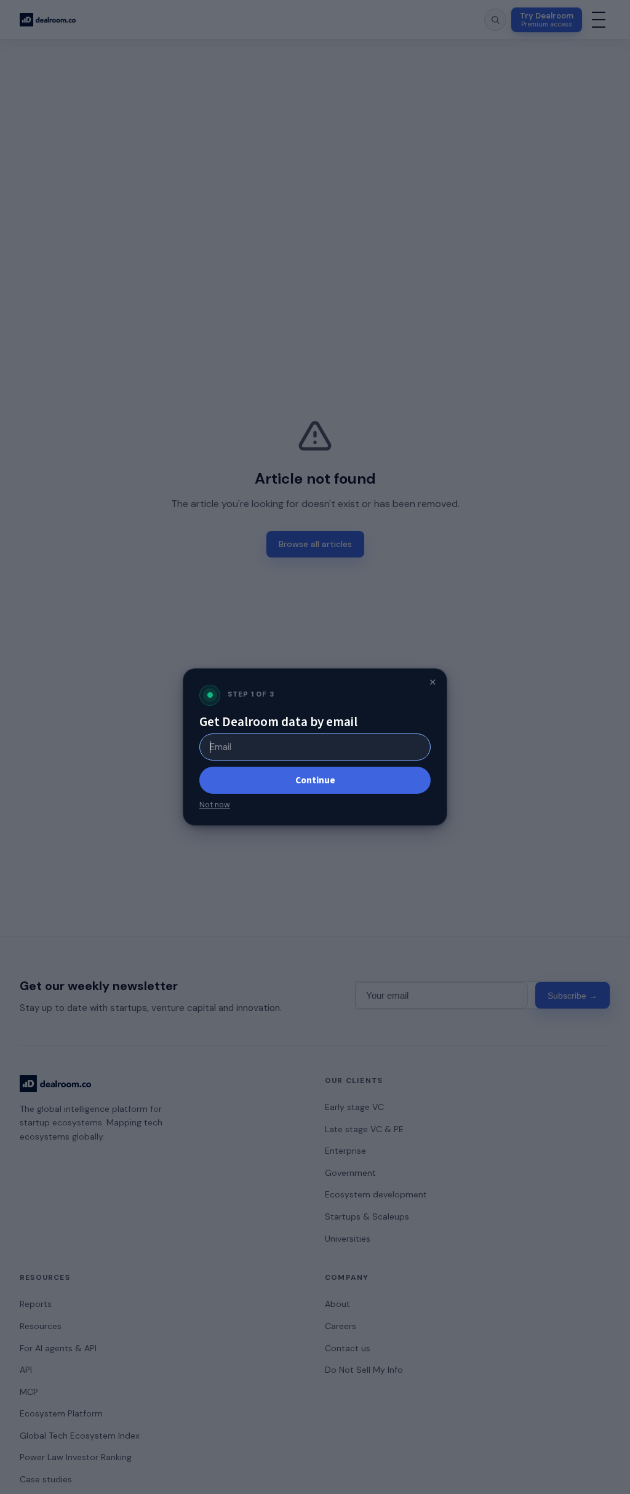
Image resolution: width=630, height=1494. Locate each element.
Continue (315, 780)
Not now (214, 805)
